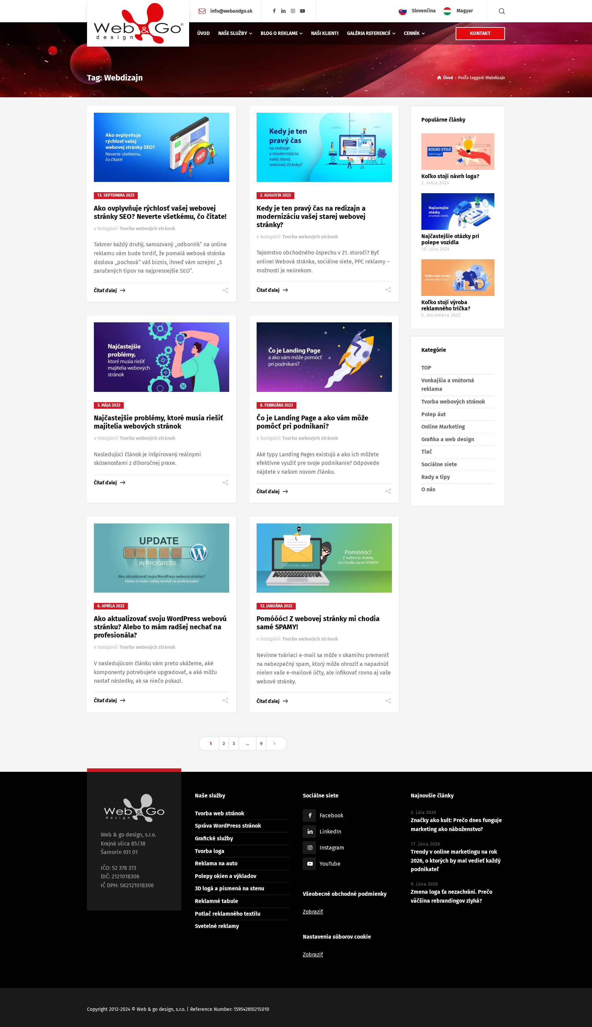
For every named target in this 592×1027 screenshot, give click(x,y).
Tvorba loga (209, 851)
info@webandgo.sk (230, 11)
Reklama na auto (216, 863)
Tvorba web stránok (219, 813)
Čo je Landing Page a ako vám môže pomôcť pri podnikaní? (312, 422)
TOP (426, 367)
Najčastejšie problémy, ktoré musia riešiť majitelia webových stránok (158, 422)
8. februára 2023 (276, 405)
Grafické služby (214, 838)
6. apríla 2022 (110, 606)
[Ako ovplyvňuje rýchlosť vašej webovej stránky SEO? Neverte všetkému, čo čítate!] (161, 147)
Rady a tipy (435, 477)
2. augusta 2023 (275, 195)
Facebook (331, 815)
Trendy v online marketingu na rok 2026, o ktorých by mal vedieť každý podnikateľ (456, 861)
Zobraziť (313, 911)
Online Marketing (443, 426)
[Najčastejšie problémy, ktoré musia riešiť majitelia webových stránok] (161, 357)
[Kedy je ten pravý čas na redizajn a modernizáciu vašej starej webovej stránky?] (324, 147)
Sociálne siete (439, 464)
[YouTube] (302, 11)
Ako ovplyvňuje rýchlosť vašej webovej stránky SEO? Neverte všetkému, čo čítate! (160, 212)
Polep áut (433, 414)
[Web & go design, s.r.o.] (138, 23)
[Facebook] (274, 11)
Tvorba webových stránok (147, 229)
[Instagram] (293, 11)
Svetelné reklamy (217, 926)
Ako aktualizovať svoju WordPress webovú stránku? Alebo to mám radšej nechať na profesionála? (160, 627)
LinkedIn (330, 831)
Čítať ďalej (105, 291)
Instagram (332, 847)
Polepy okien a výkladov (225, 876)
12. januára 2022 (276, 606)
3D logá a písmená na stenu (229, 888)
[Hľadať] (500, 11)
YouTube (330, 864)
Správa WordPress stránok (228, 825)
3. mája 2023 (108, 405)
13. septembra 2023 (115, 195)
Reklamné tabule (216, 901)
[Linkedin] (283, 11)
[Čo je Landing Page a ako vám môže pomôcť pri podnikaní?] (324, 357)
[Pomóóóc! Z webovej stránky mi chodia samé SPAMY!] (324, 558)
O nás (428, 489)
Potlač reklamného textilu (227, 914)
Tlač (426, 451)
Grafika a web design (447, 439)
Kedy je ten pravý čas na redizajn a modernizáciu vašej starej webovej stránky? (311, 216)
